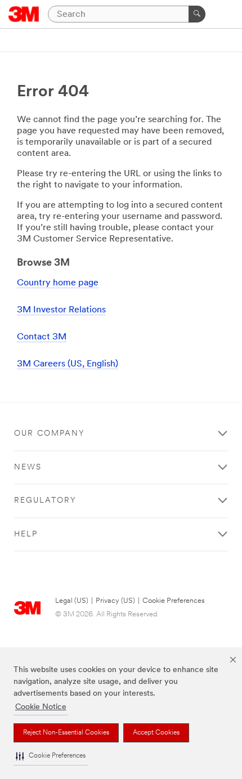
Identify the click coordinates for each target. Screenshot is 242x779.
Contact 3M (41, 337)
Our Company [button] (49, 433)
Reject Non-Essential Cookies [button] (66, 732)
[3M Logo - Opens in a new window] (23, 14)
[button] (51, 756)
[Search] (197, 14)
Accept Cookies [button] (156, 732)
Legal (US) (71, 601)
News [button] (28, 467)
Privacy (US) (115, 601)
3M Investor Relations (61, 310)
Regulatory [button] (45, 500)
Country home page (57, 283)
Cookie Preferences (173, 601)
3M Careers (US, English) (67, 364)
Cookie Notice (40, 707)
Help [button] (26, 534)
